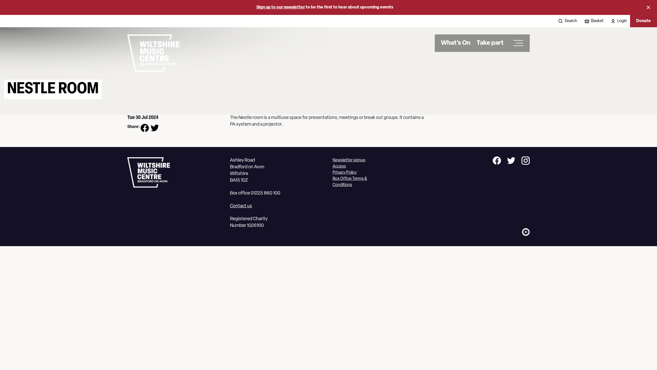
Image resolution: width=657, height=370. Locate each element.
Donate (643, 21)
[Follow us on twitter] (511, 161)
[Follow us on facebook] (497, 161)
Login (622, 21)
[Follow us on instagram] (525, 161)
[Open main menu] (517, 43)
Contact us (241, 206)
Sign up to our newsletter (280, 7)
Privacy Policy (345, 173)
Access (339, 166)
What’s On (455, 43)
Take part (490, 43)
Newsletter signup (349, 160)
